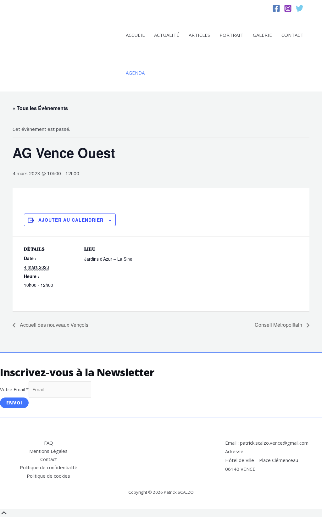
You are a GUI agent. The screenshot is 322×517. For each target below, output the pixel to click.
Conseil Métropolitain (279, 324)
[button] (313, 7)
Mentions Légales (48, 451)
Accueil (135, 35)
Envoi (14, 403)
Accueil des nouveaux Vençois (53, 324)
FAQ (48, 443)
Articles (199, 35)
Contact (292, 35)
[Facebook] (276, 8)
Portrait (231, 35)
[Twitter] (299, 8)
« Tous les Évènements (40, 108)
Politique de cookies (48, 476)
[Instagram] (288, 8)
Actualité (166, 35)
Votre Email (14, 389)
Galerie (262, 35)
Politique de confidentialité (48, 467)
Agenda (135, 72)
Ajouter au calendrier (70, 220)
